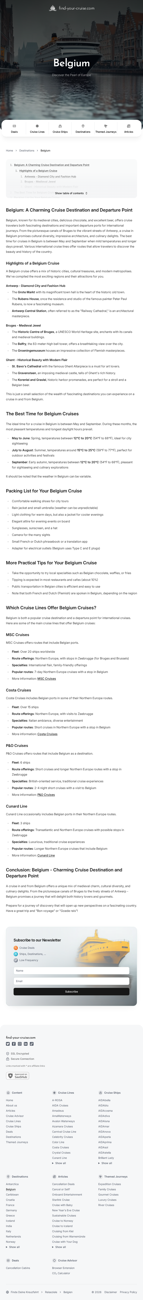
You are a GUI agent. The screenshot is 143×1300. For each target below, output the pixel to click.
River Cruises (106, 1205)
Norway (10, 1241)
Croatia (10, 1199)
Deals (9, 1131)
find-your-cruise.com (21, 1038)
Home (9, 150)
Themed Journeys (17, 1142)
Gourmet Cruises (108, 1194)
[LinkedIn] (26, 1044)
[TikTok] (32, 1044)
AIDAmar (103, 1126)
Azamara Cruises (62, 1126)
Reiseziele (51, 1292)
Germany (11, 1210)
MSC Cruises (46, 678)
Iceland (10, 1220)
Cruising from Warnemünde (68, 1236)
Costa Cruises (47, 734)
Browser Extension (63, 1267)
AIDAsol (103, 1147)
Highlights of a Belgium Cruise (38, 170)
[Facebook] (14, 1044)
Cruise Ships (13, 1126)
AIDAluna (104, 1121)
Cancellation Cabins (18, 1267)
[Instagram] (20, 1044)
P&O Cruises (46, 795)
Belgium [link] (45, 150)
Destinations (26, 150)
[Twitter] (8, 1044)
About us (11, 1105)
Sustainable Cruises (64, 1215)
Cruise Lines (13, 1121)
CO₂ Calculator (61, 1273)
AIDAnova (104, 1131)
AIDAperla (104, 1136)
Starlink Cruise (61, 1199)
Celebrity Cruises (62, 1136)
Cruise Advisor (15, 1115)
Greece (10, 1215)
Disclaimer (110, 1292)
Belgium (11, 1189)
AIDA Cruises (60, 1105)
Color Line (58, 1142)
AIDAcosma (105, 1110)
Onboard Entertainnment (67, 1194)
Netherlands (13, 1236)
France (10, 1205)
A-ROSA (57, 1100)
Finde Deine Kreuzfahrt (25, 1292)
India (9, 1226)
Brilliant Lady (106, 1157)
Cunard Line (46, 855)
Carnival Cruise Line (64, 1131)
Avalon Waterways (63, 1121)
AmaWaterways (61, 1115)
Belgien (67, 1292)
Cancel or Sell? (61, 1189)
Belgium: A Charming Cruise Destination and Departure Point (51, 164)
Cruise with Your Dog (65, 1241)
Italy (8, 1231)
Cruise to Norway (62, 1220)
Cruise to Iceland (62, 1226)
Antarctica (12, 1184)
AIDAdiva (104, 1115)
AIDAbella (104, 1100)
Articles (10, 1110)
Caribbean (12, 1194)
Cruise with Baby (62, 1205)
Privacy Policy (128, 1292)
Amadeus (58, 1110)
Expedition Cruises (109, 1184)
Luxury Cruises (107, 1199)
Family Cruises (107, 1189)
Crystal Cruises (61, 1152)
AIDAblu (103, 1105)
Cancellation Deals (63, 1184)
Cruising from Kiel (62, 1231)
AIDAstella (104, 1152)
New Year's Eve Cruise (66, 1210)
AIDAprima (105, 1142)
